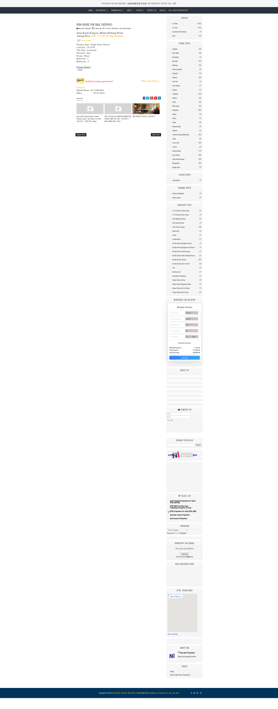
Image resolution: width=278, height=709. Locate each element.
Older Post (156, 134)
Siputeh (174, 130)
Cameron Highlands (178, 193)
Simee (174, 122)
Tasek (174, 139)
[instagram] (201, 693)
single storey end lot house (181, 288)
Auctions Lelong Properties (180, 514)
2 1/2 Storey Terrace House (180, 210)
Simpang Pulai (176, 126)
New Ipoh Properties (187, 652)
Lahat (174, 102)
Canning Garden (177, 69)
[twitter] (194, 693)
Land (129, 10)
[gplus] (197, 693)
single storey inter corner (180, 292)
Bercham (175, 61)
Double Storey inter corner (181, 263)
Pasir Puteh (175, 106)
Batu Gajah (175, 53)
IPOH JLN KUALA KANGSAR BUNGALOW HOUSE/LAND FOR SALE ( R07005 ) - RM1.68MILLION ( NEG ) (118, 118)
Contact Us (151, 10)
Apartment (175, 231)
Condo (174, 235)
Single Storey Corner (178, 280)
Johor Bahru (176, 180)
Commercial (116, 10)
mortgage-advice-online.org (184, 363)
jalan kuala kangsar (125, 28)
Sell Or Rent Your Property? (180, 675)
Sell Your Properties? (178, 10)
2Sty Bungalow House (178, 219)
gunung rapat (176, 151)
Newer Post (81, 134)
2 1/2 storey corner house (180, 215)
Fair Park (175, 81)
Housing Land (176, 272)
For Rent (175, 23)
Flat (173, 268)
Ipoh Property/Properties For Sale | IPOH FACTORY (183, 501)
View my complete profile (187, 656)
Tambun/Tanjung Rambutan (180, 134)
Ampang (174, 49)
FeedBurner (189, 556)
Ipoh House (115, 28)
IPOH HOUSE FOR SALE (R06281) (144, 116)
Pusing (174, 114)
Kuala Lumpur (176, 197)
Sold (173, 36)
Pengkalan (175, 110)
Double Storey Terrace (179, 259)
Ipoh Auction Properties (178, 518)
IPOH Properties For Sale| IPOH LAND (183, 511)
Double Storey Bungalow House (182, 243)
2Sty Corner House (178, 223)
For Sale (107, 28)
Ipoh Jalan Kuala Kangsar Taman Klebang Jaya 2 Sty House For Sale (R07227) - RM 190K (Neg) (89, 118)
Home (90, 10)
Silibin (174, 118)
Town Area (175, 143)
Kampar (174, 98)
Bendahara (175, 57)
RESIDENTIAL (101, 10)
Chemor (174, 77)
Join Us (163, 10)
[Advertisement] (100, 19)
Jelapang (175, 94)
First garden (176, 85)
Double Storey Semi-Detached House (183, 255)
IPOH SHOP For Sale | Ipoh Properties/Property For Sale (180, 507)
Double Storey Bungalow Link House (183, 247)
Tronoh (174, 147)
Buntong (175, 65)
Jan (187, 337)
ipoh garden (176, 155)
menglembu (175, 163)
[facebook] (191, 693)
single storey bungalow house (181, 284)
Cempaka (175, 73)
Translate (183, 533)
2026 (193, 337)
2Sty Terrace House (178, 227)
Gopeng (174, 90)
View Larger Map (173, 634)
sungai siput (176, 167)
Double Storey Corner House (181, 251)
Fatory (139, 10)
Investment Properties (179, 32)
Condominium (176, 239)
